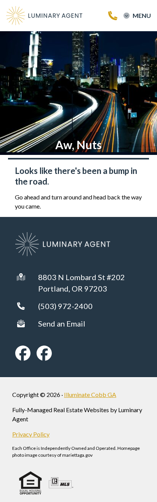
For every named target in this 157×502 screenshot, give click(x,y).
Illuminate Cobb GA (90, 394)
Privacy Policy (31, 434)
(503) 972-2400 (65, 306)
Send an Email (61, 323)
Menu (142, 15)
